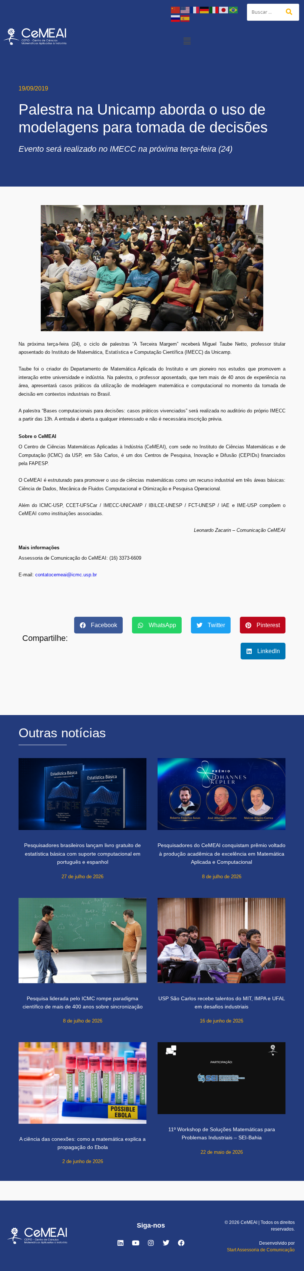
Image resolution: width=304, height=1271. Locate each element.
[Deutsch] (204, 9)
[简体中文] (176, 9)
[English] (185, 9)
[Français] (195, 9)
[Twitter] (166, 1242)
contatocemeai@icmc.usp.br (66, 574)
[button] (187, 41)
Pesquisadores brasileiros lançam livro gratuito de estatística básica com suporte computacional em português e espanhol (82, 853)
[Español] (185, 18)
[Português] (233, 9)
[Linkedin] (120, 1242)
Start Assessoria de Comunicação (261, 1249)
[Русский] (176, 18)
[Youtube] (135, 1242)
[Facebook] (181, 1242)
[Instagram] (151, 1242)
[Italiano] (214, 9)
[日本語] (224, 9)
